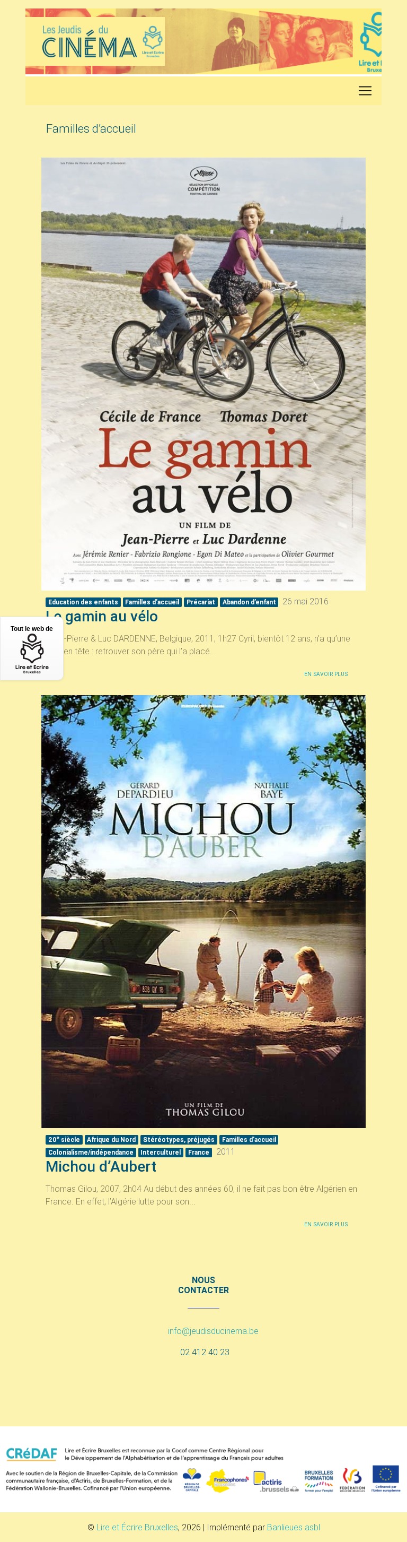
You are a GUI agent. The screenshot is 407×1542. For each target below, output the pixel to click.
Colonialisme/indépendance (91, 1152)
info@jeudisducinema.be (213, 1331)
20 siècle (64, 1139)
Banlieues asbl (293, 1527)
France (198, 1152)
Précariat (201, 602)
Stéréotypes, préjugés (179, 1139)
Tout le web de (32, 629)
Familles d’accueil (152, 602)
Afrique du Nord (111, 1139)
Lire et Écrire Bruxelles (137, 1527)
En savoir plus (326, 674)
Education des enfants (83, 602)
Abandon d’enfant (249, 602)
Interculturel (160, 1152)
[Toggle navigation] (365, 91)
